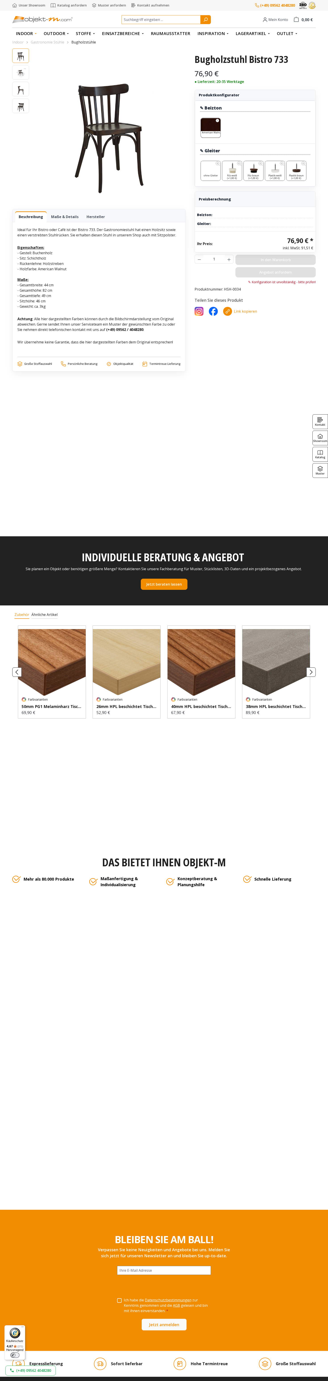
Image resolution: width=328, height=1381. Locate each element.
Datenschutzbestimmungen (168, 1300)
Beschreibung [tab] (31, 216)
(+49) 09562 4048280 (277, 5)
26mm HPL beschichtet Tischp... (126, 706)
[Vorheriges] (17, 672)
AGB (176, 1305)
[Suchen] (205, 19)
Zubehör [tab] (22, 614)
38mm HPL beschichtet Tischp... (276, 706)
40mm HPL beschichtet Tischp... (201, 706)
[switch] (14, 1355)
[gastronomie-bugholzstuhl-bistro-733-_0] (109, 124)
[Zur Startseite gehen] (42, 19)
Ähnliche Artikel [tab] (44, 614)
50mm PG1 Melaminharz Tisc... (51, 706)
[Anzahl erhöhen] (229, 259)
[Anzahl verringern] (199, 259)
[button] (30, 1371)
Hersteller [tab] (96, 216)
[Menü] (22, 1328)
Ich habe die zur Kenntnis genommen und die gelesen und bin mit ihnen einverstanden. (166, 1305)
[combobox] (161, 19)
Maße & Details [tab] (65, 216)
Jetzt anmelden (164, 1324)
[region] (99, 124)
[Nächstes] (311, 672)
